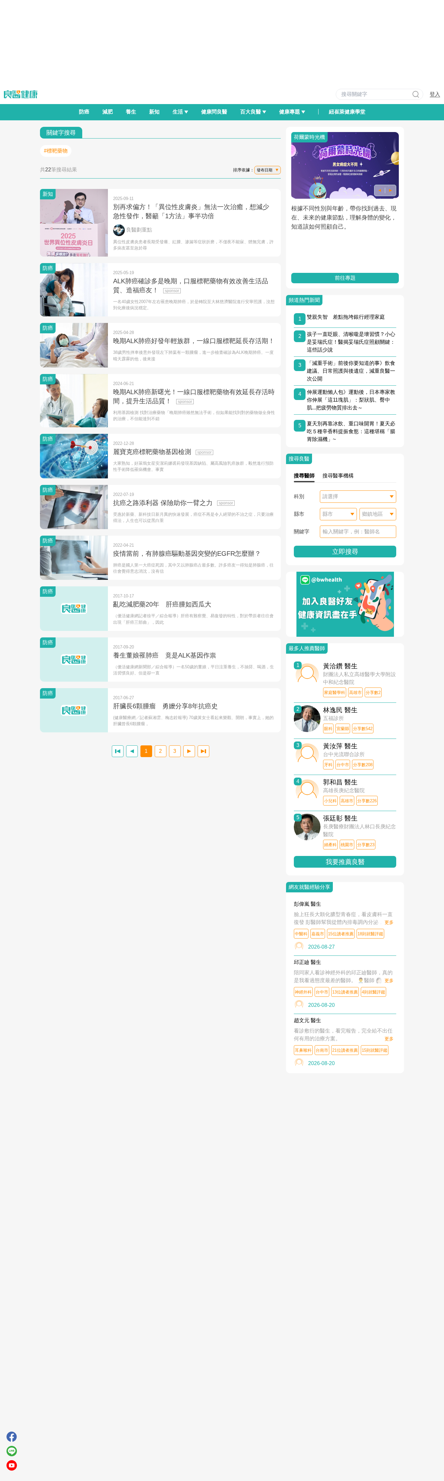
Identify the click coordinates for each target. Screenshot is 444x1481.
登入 (435, 94)
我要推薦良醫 (345, 861)
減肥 (107, 111)
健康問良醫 (214, 111)
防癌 (84, 111)
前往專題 (345, 278)
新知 (154, 111)
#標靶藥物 (56, 150)
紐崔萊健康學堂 (347, 111)
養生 (131, 111)
